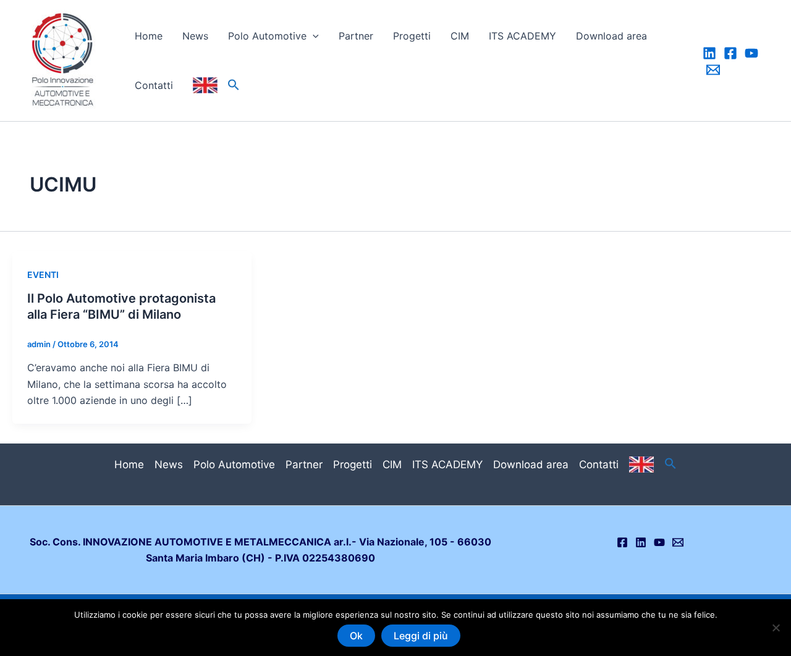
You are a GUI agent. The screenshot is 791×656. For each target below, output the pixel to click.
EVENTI (43, 274)
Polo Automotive (267, 36)
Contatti (154, 85)
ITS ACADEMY (522, 36)
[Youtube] (751, 53)
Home (149, 36)
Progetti (412, 36)
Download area (611, 36)
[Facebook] (730, 53)
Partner (356, 36)
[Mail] (713, 70)
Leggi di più (421, 635)
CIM (459, 36)
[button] (313, 36)
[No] (775, 627)
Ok (356, 635)
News (195, 36)
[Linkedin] (709, 53)
